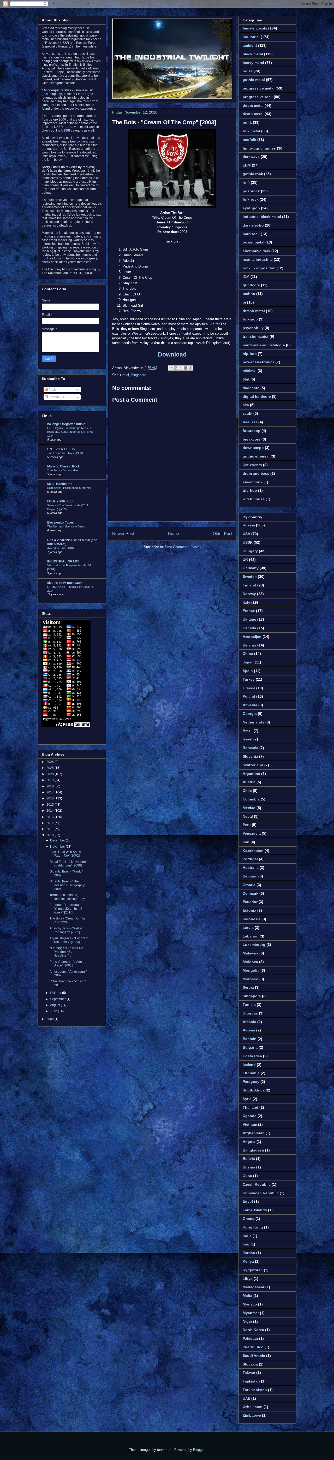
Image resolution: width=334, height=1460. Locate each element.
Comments (56, 397)
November (58, 846)
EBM (247, 165)
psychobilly (253, 328)
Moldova (250, 962)
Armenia (250, 705)
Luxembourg (254, 944)
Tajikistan (251, 1381)
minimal (250, 371)
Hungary (250, 551)
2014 (50, 810)
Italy (246, 602)
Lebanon (251, 936)
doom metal (253, 105)
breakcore (251, 439)
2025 (50, 768)
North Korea (253, 1330)
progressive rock (258, 97)
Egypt (248, 1201)
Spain (248, 671)
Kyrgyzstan (253, 1270)
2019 (50, 780)
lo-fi (246, 182)
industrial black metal (262, 217)
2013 (50, 817)
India (247, 1236)
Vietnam (250, 1124)
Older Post (222, 533)
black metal (253, 54)
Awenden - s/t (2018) (60, 548)
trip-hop (250, 490)
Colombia (251, 799)
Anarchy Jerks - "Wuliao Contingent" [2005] (66, 930)
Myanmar (251, 1313)
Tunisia (249, 1004)
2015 (50, 804)
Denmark (250, 893)
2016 (50, 798)
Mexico (249, 808)
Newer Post (123, 533)
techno (249, 294)
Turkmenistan (255, 1390)
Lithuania (251, 1073)
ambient (250, 45)
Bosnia (249, 1167)
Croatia (249, 885)
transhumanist (256, 336)
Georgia (250, 713)
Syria (247, 1099)
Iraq (246, 1244)
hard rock (251, 234)
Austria (249, 782)
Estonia (249, 910)
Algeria (249, 1030)
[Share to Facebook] (185, 368)
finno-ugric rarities (259, 148)
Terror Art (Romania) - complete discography (67, 896)
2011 (50, 829)
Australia (251, 867)
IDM (246, 277)
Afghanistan (254, 1133)
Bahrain (250, 1039)
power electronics (259, 362)
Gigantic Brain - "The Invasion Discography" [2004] (67, 885)
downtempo (253, 448)
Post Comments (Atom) (183, 547)
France (249, 611)
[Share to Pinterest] (190, 368)
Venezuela (252, 833)
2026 (50, 762)
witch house (254, 499)
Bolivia (249, 1158)
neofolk (249, 140)
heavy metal (253, 63)
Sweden (250, 576)
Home (173, 533)
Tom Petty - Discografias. (63, 470)
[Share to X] (180, 368)
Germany (251, 568)
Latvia (248, 927)
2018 (50, 786)
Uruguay (250, 1013)
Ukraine (249, 619)
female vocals (255, 28)
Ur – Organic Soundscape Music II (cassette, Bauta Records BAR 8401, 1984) (70, 431)
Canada (249, 628)
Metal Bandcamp (59, 484)
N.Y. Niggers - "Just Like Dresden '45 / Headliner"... (66, 952)
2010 (50, 835)
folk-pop (250, 319)
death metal (253, 114)
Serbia (248, 987)
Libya (248, 1279)
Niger (247, 1321)
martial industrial (258, 259)
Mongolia (251, 970)
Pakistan (250, 1338)
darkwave (251, 157)
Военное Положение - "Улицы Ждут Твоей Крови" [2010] (66, 908)
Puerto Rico (253, 1347)
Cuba (247, 1176)
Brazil (248, 731)
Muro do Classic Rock (63, 466)
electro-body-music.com (65, 583)
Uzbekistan (253, 1407)
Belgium (250, 876)
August (55, 1005)
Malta (247, 1295)
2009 (50, 1019)
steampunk (253, 482)
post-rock (251, 191)
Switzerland (253, 765)
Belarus (249, 645)
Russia (249, 525)
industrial (251, 37)
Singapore (138, 375)
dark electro (253, 225)
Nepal (248, 816)
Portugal (250, 859)
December (58, 840)
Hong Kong (253, 1227)
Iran (246, 842)
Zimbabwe (252, 1415)
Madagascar (253, 1287)
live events (252, 465)
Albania (249, 1022)
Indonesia (251, 919)
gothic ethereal (256, 456)
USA (246, 534)
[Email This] (170, 368)
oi (127, 375)
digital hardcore (257, 396)
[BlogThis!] (175, 368)
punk (247, 122)
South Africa (254, 1090)
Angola (249, 1141)
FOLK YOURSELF (60, 501)
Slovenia (250, 756)
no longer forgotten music (66, 424)
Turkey (249, 679)
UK (245, 559)
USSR (248, 542)
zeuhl (247, 413)
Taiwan (249, 1372)
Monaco (250, 1304)
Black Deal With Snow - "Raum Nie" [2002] (66, 853)
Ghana (248, 1218)
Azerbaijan (252, 636)
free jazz (250, 422)
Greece (249, 688)
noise (248, 71)
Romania (250, 748)
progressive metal (259, 88)
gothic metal (254, 80)
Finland (249, 585)
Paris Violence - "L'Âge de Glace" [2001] (68, 963)
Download (172, 354)
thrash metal (254, 311)
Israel (247, 739)
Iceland (249, 1065)
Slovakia (250, 1364)
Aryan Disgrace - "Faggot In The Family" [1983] (69, 940)
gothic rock (253, 174)
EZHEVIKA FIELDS (61, 449)
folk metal (251, 131)
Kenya (248, 1261)
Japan (248, 662)
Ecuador (250, 902)
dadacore (251, 388)
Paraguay (251, 1081)
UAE (246, 1398)
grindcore (251, 285)
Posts (52, 389)
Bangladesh (253, 1150)
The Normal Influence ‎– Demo (66, 526)
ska (246, 405)
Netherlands (253, 722)
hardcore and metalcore (264, 345)
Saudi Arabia (254, 1356)
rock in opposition (259, 268)
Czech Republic (257, 1184)
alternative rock (256, 251)
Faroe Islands (255, 1210)
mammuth (164, 1450)
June (54, 1011)
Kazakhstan (253, 850)
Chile (247, 790)
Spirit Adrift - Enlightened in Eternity (69, 487)
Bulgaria (250, 1047)
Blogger (198, 1450)
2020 (50, 774)
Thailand (250, 1107)
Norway (249, 594)
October (56, 993)
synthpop (251, 208)
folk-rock (251, 199)
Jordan (249, 1253)
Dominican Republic (261, 1193)
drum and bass (256, 473)
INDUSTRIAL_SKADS (63, 561)
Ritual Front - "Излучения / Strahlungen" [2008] (68, 863)
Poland (249, 696)
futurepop (251, 431)
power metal (253, 242)
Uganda (250, 1116)
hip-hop (250, 354)
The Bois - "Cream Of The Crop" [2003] (164, 122)
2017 (50, 792)
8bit (246, 379)
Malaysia (250, 953)
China (248, 653)
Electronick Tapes (60, 522)
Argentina (251, 773)
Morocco (250, 979)
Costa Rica (252, 1056)
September (58, 999)
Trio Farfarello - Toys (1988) (65, 453)
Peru (247, 825)
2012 (50, 823)
